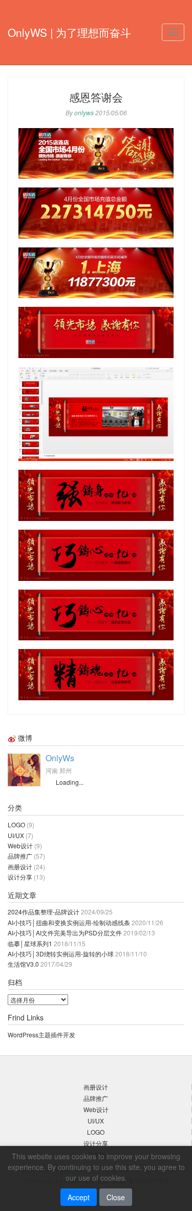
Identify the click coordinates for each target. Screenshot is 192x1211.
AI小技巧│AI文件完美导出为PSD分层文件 (65, 932)
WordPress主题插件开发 (41, 1034)
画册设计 (20, 866)
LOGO (16, 824)
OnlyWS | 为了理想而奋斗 (69, 32)
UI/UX (16, 835)
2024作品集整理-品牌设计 (43, 911)
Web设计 (20, 845)
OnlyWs (60, 758)
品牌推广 (20, 855)
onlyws (84, 112)
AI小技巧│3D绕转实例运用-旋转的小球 (61, 953)
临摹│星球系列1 (30, 943)
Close (115, 1197)
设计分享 (20, 876)
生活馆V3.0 (23, 963)
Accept (79, 1197)
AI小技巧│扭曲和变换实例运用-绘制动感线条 (69, 922)
